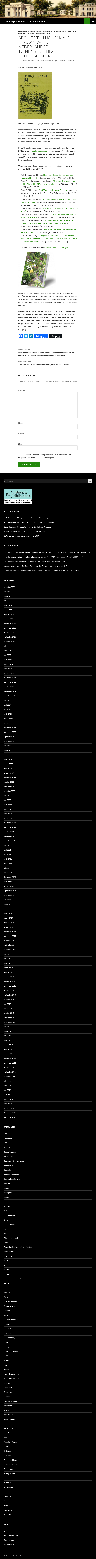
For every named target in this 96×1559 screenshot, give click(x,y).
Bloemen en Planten (11, 1174)
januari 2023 (9, 773)
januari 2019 (9, 977)
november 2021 (10, 827)
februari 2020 (9, 922)
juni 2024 (7, 705)
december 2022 (10, 777)
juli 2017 (7, 1027)
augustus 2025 (9, 641)
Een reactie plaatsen (65, 61)
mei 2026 (7, 601)
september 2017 (10, 1017)
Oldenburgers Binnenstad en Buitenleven (24, 21)
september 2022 (10, 786)
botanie (7, 1202)
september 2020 (10, 891)
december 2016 (10, 1058)
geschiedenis (9, 1251)
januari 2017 (9, 1054)
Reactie (22, 390)
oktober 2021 (9, 832)
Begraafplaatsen (10, 1152)
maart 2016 (8, 1099)
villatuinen (8, 1492)
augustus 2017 (9, 1022)
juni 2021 (7, 850)
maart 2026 (8, 610)
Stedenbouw (8, 1428)
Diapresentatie (9, 1215)
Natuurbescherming (11, 1374)
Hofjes (6, 1274)
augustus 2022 (9, 791)
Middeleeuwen (9, 1356)
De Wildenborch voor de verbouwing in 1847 (21, 536)
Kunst (6, 1315)
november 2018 (10, 986)
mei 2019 (7, 959)
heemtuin (7, 1265)
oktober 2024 (9, 687)
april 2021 (8, 859)
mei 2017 (7, 1036)
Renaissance (8, 1415)
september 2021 (10, 836)
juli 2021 (7, 845)
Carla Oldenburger (45, 61)
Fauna (6, 1233)
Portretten (8, 1406)
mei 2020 (7, 909)
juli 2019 (7, 954)
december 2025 (10, 623)
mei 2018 (7, 1004)
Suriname (7, 1451)
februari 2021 (9, 868)
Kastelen (58, 31)
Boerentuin (8, 1183)
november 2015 (10, 1117)
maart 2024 (8, 718)
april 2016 (8, 1095)
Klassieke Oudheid (11, 1301)
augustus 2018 (9, 999)
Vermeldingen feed (11, 1535)
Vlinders (7, 1501)
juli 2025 (7, 646)
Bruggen (7, 1206)
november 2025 (10, 628)
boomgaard (8, 1193)
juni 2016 (7, 1085)
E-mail (21, 433)
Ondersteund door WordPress (14, 1556)
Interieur (7, 1292)
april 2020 (8, 913)
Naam (21, 423)
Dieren (6, 1220)
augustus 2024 (9, 696)
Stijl (5, 1437)
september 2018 (10, 995)
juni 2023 (7, 750)
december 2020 (10, 877)
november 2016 (10, 1063)
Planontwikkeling (10, 1401)
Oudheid (7, 1396)
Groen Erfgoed (46, 31)
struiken (7, 1446)
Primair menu (93, 21)
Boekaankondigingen (12, 1179)
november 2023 (10, 732)
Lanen (6, 1342)
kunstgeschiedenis (11, 1319)
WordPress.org (10, 1544)
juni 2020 (7, 904)
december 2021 (10, 823)
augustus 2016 (9, 1076)
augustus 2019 (9, 949)
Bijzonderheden (10, 1156)
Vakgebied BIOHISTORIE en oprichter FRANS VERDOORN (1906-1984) (51, 570)
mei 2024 (7, 709)
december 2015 (10, 1113)
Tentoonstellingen (11, 1460)
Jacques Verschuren (11, 566)
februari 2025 (9, 669)
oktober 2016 (9, 1067)
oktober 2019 (9, 940)
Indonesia (7, 1288)
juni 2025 (7, 650)
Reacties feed (9, 1540)
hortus (6, 1283)
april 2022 (8, 804)
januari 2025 (9, 673)
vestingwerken (9, 1474)
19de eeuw (8, 1143)
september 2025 (10, 637)
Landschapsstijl (10, 1338)
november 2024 (10, 682)
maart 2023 (8, 764)
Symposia (7, 1455)
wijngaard (8, 1514)
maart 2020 (8, 918)
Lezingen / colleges (11, 1351)
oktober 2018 (9, 990)
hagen (6, 1261)
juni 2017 (7, 1031)
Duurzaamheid (9, 1224)
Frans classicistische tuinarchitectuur (18, 1247)
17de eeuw (8, 1134)
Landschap (22, 33)
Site (20, 444)
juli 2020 (7, 900)
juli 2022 (7, 795)
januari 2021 (9, 872)
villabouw (7, 1483)
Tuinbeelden (8, 1469)
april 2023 (8, 759)
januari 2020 (9, 927)
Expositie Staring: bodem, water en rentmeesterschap (24, 531)
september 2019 (10, 945)
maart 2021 (8, 863)
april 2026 (8, 605)
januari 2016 (9, 1108)
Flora (6, 1242)
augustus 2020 (9, 895)
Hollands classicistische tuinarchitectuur (19, 1279)
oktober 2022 (9, 782)
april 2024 (8, 714)
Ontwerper (8, 1392)
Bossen (6, 1197)
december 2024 (10, 678)
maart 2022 (8, 809)
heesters (7, 1270)
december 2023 (10, 727)
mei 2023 (7, 755)
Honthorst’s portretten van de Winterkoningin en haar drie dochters (30, 522)
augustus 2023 (9, 741)
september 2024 (10, 691)
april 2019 (8, 963)
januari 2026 (9, 619)
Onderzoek (8, 1387)
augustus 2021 (9, 841)
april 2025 (8, 659)
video (6, 1478)
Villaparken (8, 1487)
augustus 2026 (9, 587)
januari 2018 (9, 1008)
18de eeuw (8, 1138)
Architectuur (9, 1147)
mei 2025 (7, 655)
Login (6, 1531)
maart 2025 (8, 664)
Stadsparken (8, 1424)
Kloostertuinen (69, 31)
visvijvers (7, 1496)
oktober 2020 (9, 886)
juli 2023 (7, 746)
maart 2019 (8, 968)
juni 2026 (7, 596)
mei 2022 (7, 800)
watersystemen (10, 1510)
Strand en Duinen (10, 1442)
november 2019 (10, 936)
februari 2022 (9, 814)
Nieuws (31, 33)
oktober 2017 (9, 1013)
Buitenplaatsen (9, 1211)
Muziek (6, 1365)
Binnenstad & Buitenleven (29, 31)
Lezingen (7, 1347)
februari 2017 (9, 1049)
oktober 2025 (9, 632)
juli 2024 (7, 700)
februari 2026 (9, 614)
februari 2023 (9, 768)
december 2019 (10, 931)
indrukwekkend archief (40, 151)
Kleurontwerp (9, 1306)
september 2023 (10, 737)
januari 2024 (9, 723)
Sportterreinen (9, 1419)
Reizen (6, 1410)
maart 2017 (8, 1045)
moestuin (7, 1360)
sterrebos (7, 1433)
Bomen (6, 1188)
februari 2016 (9, 1104)
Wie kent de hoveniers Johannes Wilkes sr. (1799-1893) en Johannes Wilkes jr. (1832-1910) (56, 552)
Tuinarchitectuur (42, 33)
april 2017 (8, 1040)
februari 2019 (9, 972)
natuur (6, 1369)
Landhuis (7, 1329)
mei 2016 (7, 1090)
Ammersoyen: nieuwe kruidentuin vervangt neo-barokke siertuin (43, 363)
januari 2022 (9, 818)
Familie (7, 1229)
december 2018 (10, 981)
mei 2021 (7, 854)
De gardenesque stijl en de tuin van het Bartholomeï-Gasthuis (27, 527)
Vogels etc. (8, 1505)
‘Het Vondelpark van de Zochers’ (53, 190)
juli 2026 (7, 591)
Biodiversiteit (9, 1165)
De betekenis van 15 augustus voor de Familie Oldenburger (26, 518)
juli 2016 (7, 1081)
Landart (7, 1324)
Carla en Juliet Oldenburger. (56, 247)
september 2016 (10, 1072)
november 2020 (10, 882)
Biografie (7, 1170)
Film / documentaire (12, 1238)
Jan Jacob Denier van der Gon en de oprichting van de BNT (43, 561)
